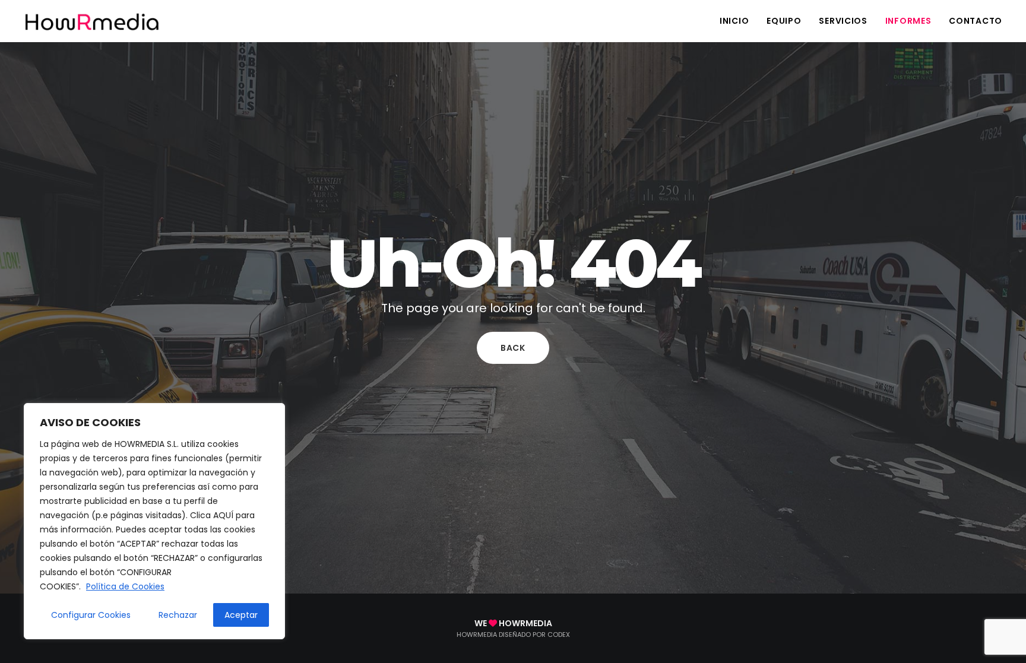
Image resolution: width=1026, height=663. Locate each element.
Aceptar (241, 615)
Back (513, 348)
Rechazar (178, 615)
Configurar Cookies (91, 615)
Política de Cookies (125, 586)
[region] (154, 521)
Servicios (843, 21)
